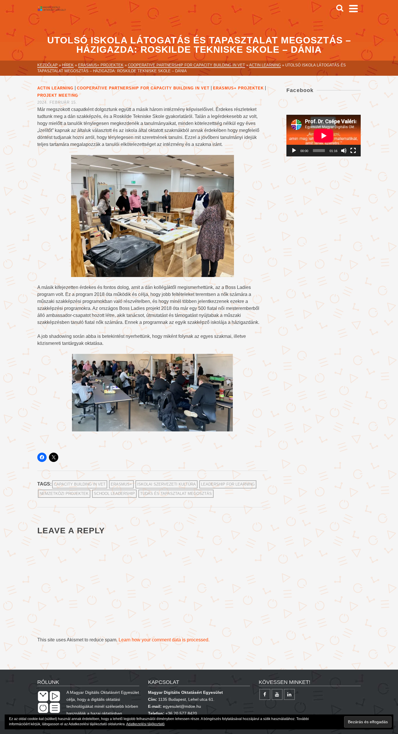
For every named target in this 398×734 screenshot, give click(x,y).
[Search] (339, 8)
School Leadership (114, 493)
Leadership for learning (228, 484)
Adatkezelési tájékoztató (145, 724)
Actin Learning (55, 88)
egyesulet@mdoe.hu (182, 706)
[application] (323, 135)
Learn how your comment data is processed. (164, 639)
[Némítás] (344, 150)
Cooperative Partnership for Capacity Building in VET (143, 88)
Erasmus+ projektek (238, 88)
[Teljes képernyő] (353, 150)
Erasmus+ (121, 484)
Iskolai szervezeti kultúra (166, 484)
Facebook (300, 90)
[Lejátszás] (294, 150)
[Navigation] (353, 8)
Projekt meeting (57, 95)
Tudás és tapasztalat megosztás (176, 493)
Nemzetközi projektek (64, 493)
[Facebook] (264, 694)
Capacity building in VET (79, 484)
